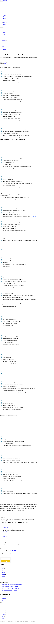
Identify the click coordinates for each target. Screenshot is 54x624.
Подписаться (5, 561)
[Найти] (10, 553)
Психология (3, 576)
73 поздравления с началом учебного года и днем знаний (9, 590)
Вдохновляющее (4, 15)
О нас (2, 600)
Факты (4, 12)
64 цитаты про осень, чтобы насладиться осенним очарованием (10, 588)
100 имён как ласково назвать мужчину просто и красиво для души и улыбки (12, 584)
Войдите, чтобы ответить (6, 531)
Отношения (4, 32)
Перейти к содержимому (3, 0)
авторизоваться (14, 550)
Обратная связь (4, 598)
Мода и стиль (5, 22)
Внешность (4, 24)
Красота (3, 21)
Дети (4, 34)
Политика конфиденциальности (6, 596)
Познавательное (4, 5)
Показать (5, 63)
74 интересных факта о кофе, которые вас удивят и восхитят (10, 586)
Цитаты (4, 16)
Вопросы (4, 18)
